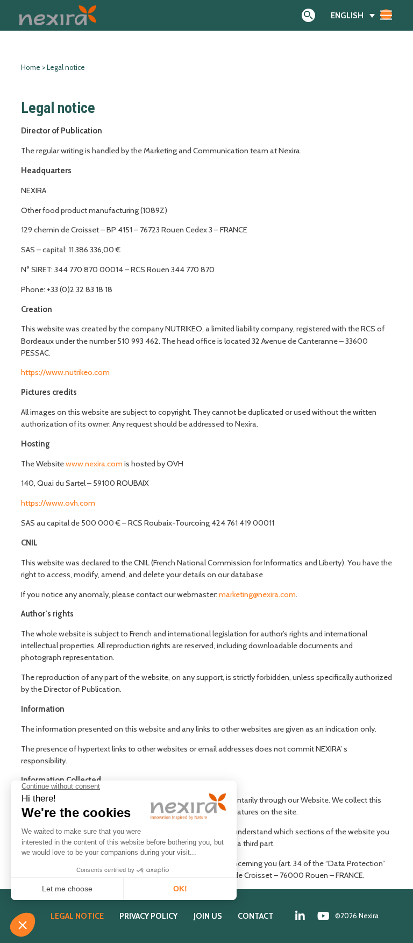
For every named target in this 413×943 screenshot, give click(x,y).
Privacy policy (148, 916)
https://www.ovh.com (58, 503)
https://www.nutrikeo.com (65, 372)
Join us (208, 916)
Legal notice (77, 916)
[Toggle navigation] (386, 14)
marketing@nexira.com (257, 594)
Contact (256, 916)
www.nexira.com (94, 464)
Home (30, 67)
